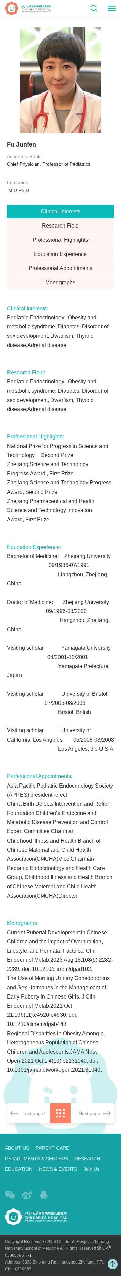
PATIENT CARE (52, 1148)
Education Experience (60, 254)
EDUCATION (18, 1169)
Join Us (91, 1169)
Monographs (60, 282)
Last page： (35, 1113)
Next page (89, 1113)
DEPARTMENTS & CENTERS (36, 1158)
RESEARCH (87, 1158)
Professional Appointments (60, 268)
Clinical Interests (60, 211)
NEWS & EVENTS (58, 1169)
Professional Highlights (60, 240)
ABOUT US (17, 1148)
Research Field (60, 226)
